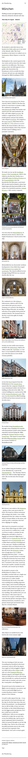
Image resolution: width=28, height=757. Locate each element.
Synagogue (13, 119)
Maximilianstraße (18, 426)
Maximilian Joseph (15, 438)
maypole (18, 113)
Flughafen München (16, 672)
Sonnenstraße (17, 540)
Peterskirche (14, 101)
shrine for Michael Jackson (16, 178)
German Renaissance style (13, 394)
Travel (24, 742)
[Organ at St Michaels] (14, 287)
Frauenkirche (14, 174)
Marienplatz (5, 55)
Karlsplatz (16, 550)
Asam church (8, 121)
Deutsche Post (16, 538)
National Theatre (14, 434)
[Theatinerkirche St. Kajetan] (14, 492)
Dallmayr (18, 301)
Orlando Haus (18, 384)
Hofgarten (23, 508)
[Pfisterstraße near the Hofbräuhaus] (14, 329)
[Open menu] (25, 3)
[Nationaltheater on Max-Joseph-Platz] (14, 453)
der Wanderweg (6, 3)
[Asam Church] (14, 151)
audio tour (16, 49)
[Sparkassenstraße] (14, 647)
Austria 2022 (5, 742)
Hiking (10, 742)
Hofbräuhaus (14, 347)
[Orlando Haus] (14, 412)
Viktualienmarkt (7, 109)
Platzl (10, 382)
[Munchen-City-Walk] (14, 33)
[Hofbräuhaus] (14, 368)
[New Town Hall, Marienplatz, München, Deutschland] (14, 87)
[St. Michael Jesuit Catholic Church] (14, 251)
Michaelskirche (17, 232)
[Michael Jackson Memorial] (14, 209)
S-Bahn (17, 670)
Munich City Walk (7, 49)
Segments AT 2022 (17, 742)
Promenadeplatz (9, 180)
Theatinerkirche (7, 472)
